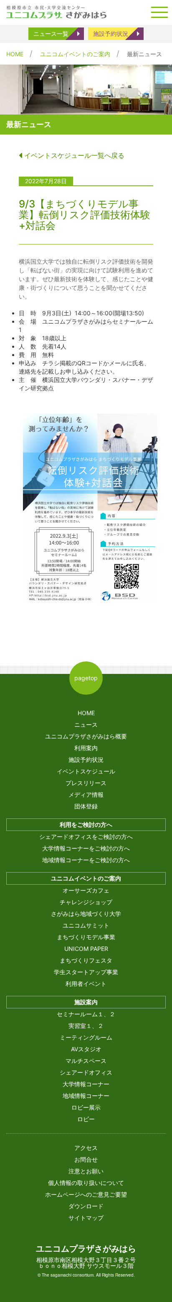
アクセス (86, 1147)
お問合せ (86, 1159)
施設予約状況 (110, 33)
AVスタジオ (86, 1049)
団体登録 (86, 806)
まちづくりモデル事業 (86, 936)
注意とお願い (86, 1171)
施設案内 (86, 1001)
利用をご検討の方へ (86, 824)
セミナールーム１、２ (86, 1014)
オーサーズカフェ (86, 890)
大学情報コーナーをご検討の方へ (86, 848)
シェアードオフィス (86, 1072)
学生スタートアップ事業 (86, 971)
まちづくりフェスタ (86, 960)
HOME (14, 53)
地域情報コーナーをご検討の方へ (86, 859)
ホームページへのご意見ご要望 (86, 1194)
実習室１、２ (86, 1025)
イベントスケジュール (86, 771)
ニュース (86, 724)
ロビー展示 (86, 1107)
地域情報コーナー (86, 1095)
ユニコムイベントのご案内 (75, 53)
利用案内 (86, 747)
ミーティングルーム (86, 1037)
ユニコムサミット (86, 925)
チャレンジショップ (86, 901)
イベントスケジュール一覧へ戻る (73, 155)
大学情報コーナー (86, 1083)
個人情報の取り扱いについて (86, 1182)
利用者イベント (86, 983)
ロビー (86, 1118)
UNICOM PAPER (86, 948)
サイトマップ (86, 1217)
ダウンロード (86, 1206)
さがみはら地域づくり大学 (86, 913)
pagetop (86, 677)
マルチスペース (86, 1060)
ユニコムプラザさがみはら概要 (86, 736)
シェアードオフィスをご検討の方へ (86, 836)
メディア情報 (86, 794)
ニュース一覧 (50, 33)
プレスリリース (86, 782)
